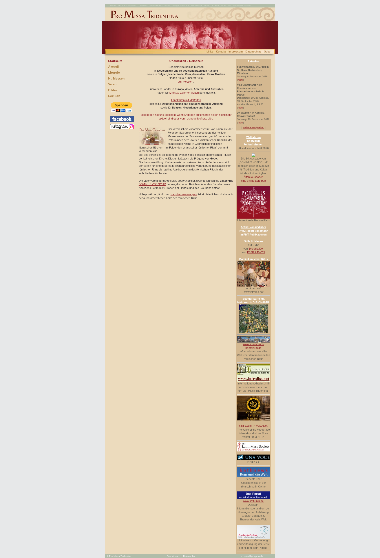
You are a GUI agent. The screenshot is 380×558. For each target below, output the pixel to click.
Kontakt (221, 51)
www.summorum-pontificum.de (253, 346)
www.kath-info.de (253, 501)
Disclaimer (172, 556)
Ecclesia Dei (255, 248)
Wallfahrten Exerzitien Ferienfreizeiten (253, 141)
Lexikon (114, 96)
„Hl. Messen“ (185, 81)
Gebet (267, 51)
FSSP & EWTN (256, 252)
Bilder (112, 90)
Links (209, 51)
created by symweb (252, 556)
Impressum (235, 51)
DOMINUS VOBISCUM (152, 184)
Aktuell (113, 66)
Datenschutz (253, 51)
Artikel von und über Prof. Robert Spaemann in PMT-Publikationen (253, 231)
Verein (112, 84)
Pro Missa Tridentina (120, 556)
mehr (240, 79)
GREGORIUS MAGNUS (253, 426)
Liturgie (114, 72)
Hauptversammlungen (183, 194)
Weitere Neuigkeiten (253, 127)
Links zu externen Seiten (184, 92)
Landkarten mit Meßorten (186, 100)
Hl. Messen (116, 78)
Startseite (115, 61)
